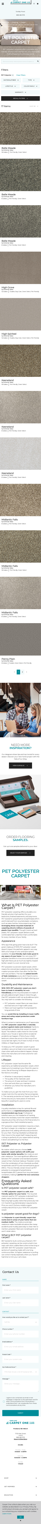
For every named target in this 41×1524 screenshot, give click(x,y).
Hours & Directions (20, 1439)
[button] (30, 4)
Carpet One (5, 22)
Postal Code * (6, 1354)
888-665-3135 (20, 15)
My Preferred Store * (9, 1367)
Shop (6, 1478)
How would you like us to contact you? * (15, 1317)
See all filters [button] (19, 98)
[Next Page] (27, 672)
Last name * (6, 1297)
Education (8, 1495)
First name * (6, 1285)
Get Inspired (9, 1486)
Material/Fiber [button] (10, 80)
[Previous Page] (14, 672)
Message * (5, 1379)
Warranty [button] (19, 92)
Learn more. (7, 1514)
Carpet (23, 22)
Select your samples (18, 853)
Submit (20, 1413)
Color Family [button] (29, 86)
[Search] (38, 61)
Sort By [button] (33, 106)
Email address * (7, 1341)
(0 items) (37, 3)
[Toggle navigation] (3, 4)
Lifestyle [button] (9, 86)
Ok (20, 1517)
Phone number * (7, 1329)
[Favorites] (34, 4)
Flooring (15, 22)
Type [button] (30, 80)
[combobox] (18, 61)
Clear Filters (20, 75)
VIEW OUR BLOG (18, 765)
